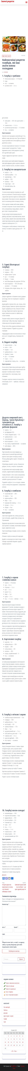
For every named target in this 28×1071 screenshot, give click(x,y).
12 (19, 1039)
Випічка (5, 1010)
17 (14, 1042)
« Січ (12, 1051)
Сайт (3, 934)
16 (11, 1042)
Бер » (15, 1051)
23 (11, 1045)
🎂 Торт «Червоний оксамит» (11, 995)
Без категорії (7, 1007)
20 (22, 1042)
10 (14, 1039)
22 (8, 1045)
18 (16, 1042)
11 (16, 1039)
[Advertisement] (14, 19)
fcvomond (6, 72)
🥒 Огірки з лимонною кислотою (11, 983)
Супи (5, 1022)
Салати (5, 1019)
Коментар (5, 904)
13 (22, 1039)
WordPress (13, 1066)
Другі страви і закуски (6, 56)
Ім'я (4, 927)
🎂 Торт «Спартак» (8, 992)
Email (16, 927)
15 (8, 1042)
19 (19, 1042)
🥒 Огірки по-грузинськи (10, 989)
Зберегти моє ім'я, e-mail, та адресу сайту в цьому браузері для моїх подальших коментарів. (13, 944)
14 (5, 1042)
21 (5, 1045)
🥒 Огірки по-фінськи (9, 986)
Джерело (4, 875)
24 (14, 1045)
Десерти (5, 1013)
